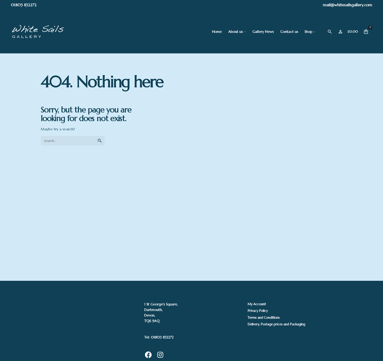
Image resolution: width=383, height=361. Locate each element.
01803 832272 (24, 4)
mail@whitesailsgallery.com (347, 4)
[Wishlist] (340, 31)
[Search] (329, 31)
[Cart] (366, 31)
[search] (100, 141)
